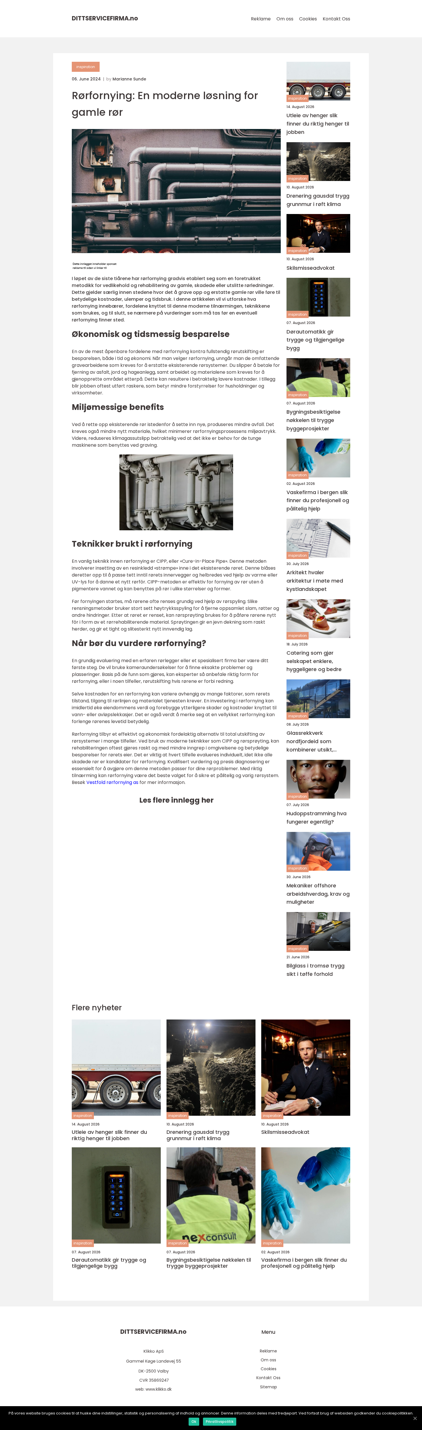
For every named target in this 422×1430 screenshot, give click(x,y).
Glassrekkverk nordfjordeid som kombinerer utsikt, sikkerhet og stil (310, 741)
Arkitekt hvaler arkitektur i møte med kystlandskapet (315, 581)
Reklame (261, 19)
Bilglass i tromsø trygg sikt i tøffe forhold (315, 970)
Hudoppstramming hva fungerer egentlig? (316, 817)
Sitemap (268, 1387)
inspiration (85, 66)
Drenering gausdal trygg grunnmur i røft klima (318, 200)
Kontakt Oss (336, 19)
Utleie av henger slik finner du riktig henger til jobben (318, 124)
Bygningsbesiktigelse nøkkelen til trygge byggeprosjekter (313, 420)
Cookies (308, 19)
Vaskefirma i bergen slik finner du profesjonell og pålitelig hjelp (318, 500)
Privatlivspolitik (219, 1421)
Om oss (284, 19)
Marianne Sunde (129, 79)
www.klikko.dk (159, 1389)
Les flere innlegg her (176, 800)
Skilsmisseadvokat (311, 267)
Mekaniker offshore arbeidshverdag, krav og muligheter (318, 894)
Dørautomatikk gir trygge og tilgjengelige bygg (315, 340)
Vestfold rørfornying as (112, 782)
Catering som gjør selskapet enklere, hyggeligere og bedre (314, 661)
